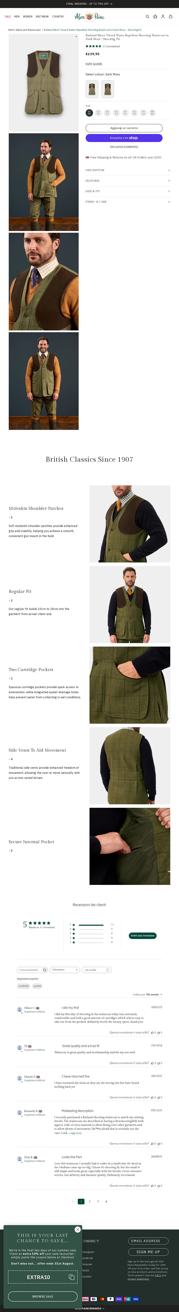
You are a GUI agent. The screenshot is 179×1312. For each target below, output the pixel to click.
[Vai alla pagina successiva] (106, 1201)
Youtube (86, 1276)
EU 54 (116, 112)
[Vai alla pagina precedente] (72, 1201)
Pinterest (86, 1264)
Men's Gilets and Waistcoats (24, 29)
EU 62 (152, 112)
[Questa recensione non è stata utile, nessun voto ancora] (158, 1032)
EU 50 (98, 112)
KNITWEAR (42, 16)
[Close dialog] (78, 1230)
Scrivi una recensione (143, 935)
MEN (17, 16)
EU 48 (89, 112)
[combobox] (65, 970)
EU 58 (134, 112)
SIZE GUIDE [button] (94, 64)
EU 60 (143, 112)
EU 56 (125, 112)
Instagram (87, 1252)
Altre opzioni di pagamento (124, 146)
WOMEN (27, 16)
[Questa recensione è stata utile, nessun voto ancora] (152, 1032)
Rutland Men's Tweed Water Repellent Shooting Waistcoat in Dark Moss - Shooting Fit (92, 29)
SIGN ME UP (148, 1252)
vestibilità (23, 986)
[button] (89, 1308)
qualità (37, 986)
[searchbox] (29, 970)
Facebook (87, 1258)
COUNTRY (58, 16)
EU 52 (107, 112)
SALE (8, 16)
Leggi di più (75, 1133)
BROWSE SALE (43, 1296)
